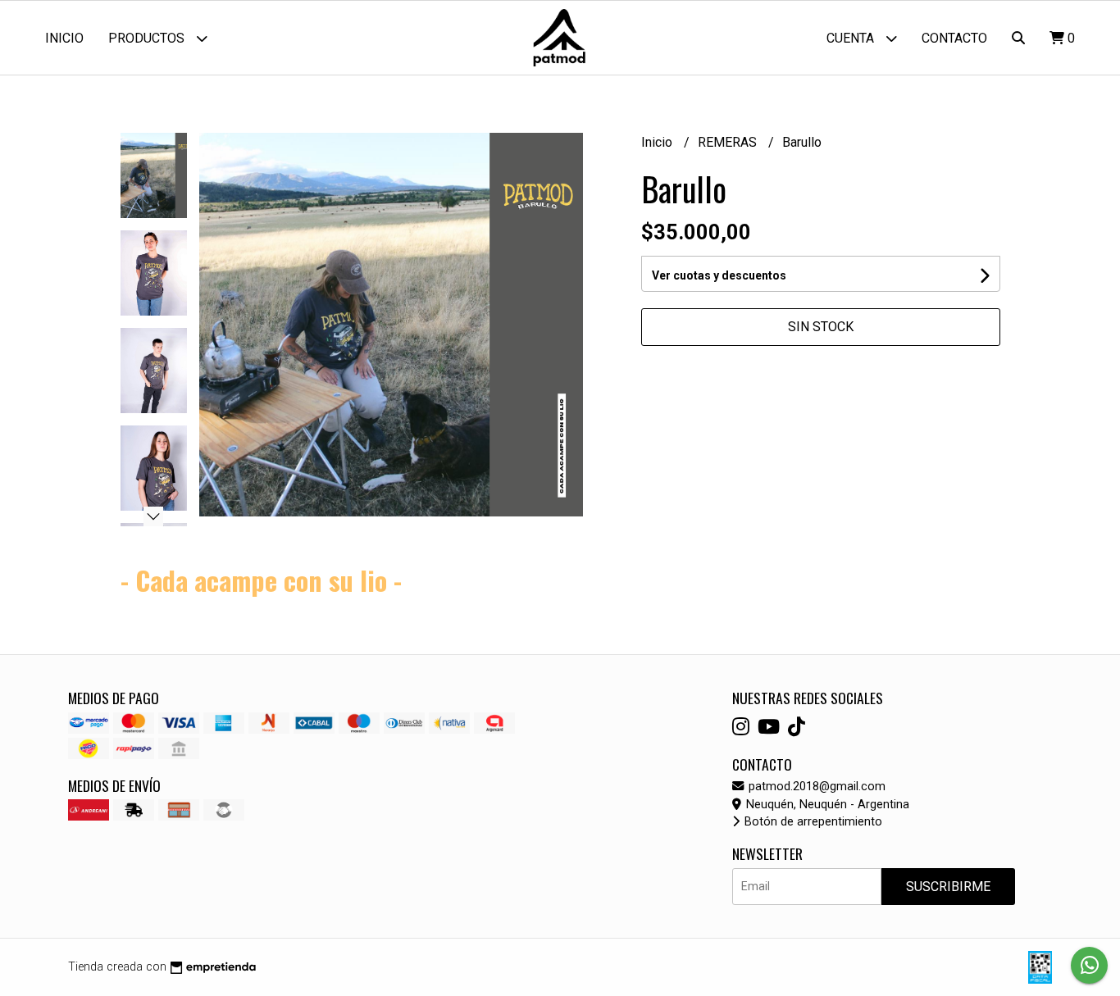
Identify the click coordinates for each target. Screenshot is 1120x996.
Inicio (64, 38)
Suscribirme (948, 886)
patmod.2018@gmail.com (815, 787)
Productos (148, 38)
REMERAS (729, 142)
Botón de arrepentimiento (811, 822)
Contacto (954, 38)
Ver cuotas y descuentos (719, 275)
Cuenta (851, 38)
